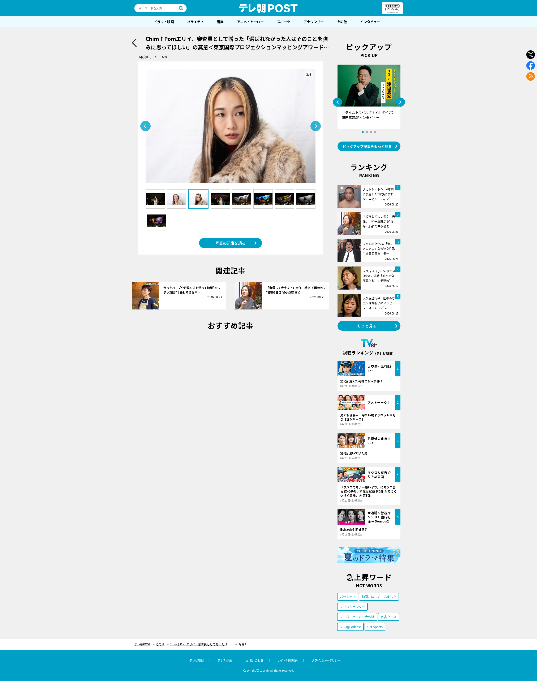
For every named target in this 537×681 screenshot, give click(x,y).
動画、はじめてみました (379, 596)
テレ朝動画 (225, 660)
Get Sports (375, 627)
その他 (342, 21)
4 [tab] (375, 132)
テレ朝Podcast (350, 627)
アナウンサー (314, 21)
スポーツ (283, 21)
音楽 (220, 21)
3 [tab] (371, 132)
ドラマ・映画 (164, 21)
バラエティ (195, 21)
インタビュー (370, 21)
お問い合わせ (254, 660)
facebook (530, 65)
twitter (530, 54)
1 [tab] (363, 132)
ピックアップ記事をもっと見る (367, 146)
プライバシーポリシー (326, 660)
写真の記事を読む (230, 243)
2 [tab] (367, 132)
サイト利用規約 (287, 660)
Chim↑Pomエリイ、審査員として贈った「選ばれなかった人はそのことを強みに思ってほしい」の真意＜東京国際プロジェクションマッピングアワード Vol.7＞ (203, 644)
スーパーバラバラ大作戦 (357, 617)
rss (530, 76)
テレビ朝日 (196, 660)
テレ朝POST (268, 8)
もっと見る (367, 325)
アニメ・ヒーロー (250, 21)
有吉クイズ (388, 617)
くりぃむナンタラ (352, 606)
